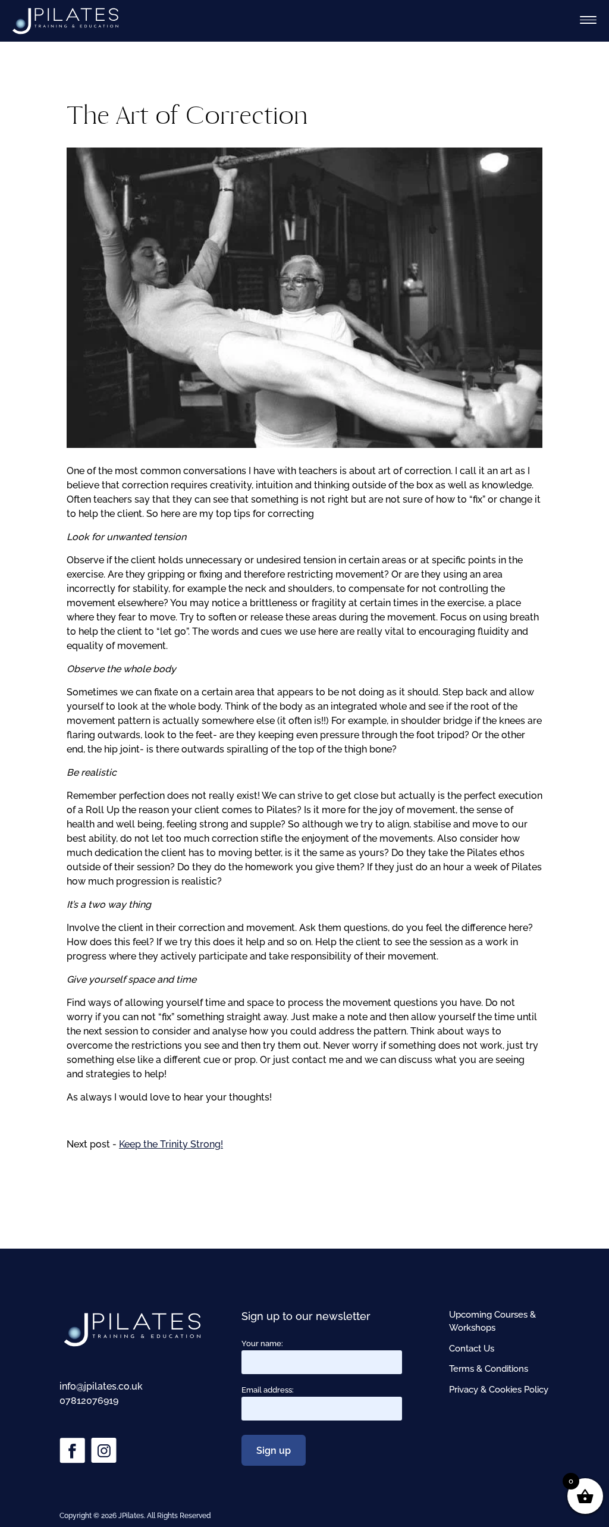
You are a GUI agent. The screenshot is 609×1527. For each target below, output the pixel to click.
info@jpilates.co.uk (101, 1386)
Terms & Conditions (488, 1368)
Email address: (267, 1389)
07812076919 (88, 1400)
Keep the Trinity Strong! (171, 1144)
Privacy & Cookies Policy (498, 1389)
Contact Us (471, 1348)
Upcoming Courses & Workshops (492, 1321)
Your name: (262, 1343)
